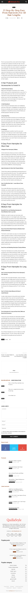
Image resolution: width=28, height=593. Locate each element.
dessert (10, 462)
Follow (14, 444)
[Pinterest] (14, 21)
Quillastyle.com (12, 590)
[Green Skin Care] (4, 397)
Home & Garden (11, 482)
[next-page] (4, 402)
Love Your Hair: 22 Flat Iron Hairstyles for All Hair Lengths (20, 356)
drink (10, 496)
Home (2, 4)
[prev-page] (2, 402)
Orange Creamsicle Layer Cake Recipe (17, 501)
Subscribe (22, 444)
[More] (20, 21)
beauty (6, 339)
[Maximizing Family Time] (4, 509)
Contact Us (19, 588)
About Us (14, 588)
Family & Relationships (13, 509)
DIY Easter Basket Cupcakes (15, 460)
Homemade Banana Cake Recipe (16, 467)
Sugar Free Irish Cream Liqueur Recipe (17, 495)
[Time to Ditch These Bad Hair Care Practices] (4, 384)
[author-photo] (14, 368)
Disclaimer (12, 586)
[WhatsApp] (17, 21)
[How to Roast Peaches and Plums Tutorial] (4, 475)
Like (5, 444)
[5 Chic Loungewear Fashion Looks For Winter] (4, 550)
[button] (2, 2)
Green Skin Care (12, 395)
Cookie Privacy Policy (19, 586)
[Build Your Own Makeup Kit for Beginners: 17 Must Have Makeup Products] (4, 490)
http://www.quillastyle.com (14, 372)
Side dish (10, 475)
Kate (7, 17)
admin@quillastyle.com (16, 531)
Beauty (6, 4)
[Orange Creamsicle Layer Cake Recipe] (4, 503)
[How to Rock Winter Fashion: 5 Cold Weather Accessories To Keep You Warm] (4, 544)
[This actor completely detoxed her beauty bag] (4, 390)
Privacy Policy (6, 586)
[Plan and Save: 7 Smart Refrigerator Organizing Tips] (4, 481)
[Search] (26, 2)
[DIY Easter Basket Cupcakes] (4, 462)
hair (10, 339)
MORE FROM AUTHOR (16, 380)
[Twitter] (11, 21)
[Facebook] (8, 21)
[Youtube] (19, 534)
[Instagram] (12, 534)
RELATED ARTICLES (5, 380)
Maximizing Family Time (14, 507)
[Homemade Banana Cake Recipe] (4, 468)
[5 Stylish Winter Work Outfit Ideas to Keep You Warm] (4, 557)
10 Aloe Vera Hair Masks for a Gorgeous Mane (7, 355)
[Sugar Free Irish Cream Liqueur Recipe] (4, 497)
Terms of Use (9, 588)
